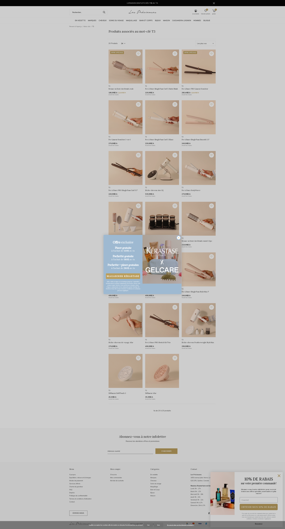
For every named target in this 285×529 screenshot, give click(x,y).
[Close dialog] (179, 238)
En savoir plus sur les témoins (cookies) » (180, 525)
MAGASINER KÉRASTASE (123, 276)
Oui (148, 525)
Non (158, 525)
